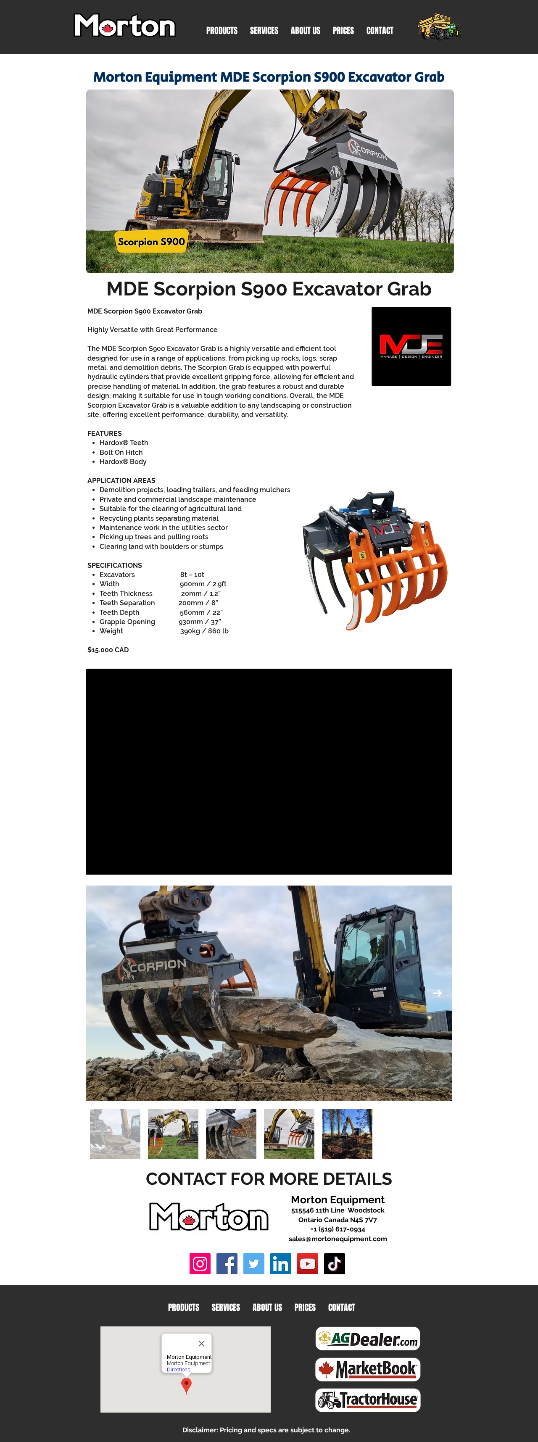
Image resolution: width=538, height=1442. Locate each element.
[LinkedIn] (280, 1263)
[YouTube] (307, 1263)
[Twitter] (253, 1263)
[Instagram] (200, 1263)
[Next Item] (437, 993)
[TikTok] (334, 1263)
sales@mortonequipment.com (338, 1239)
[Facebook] (226, 1263)
